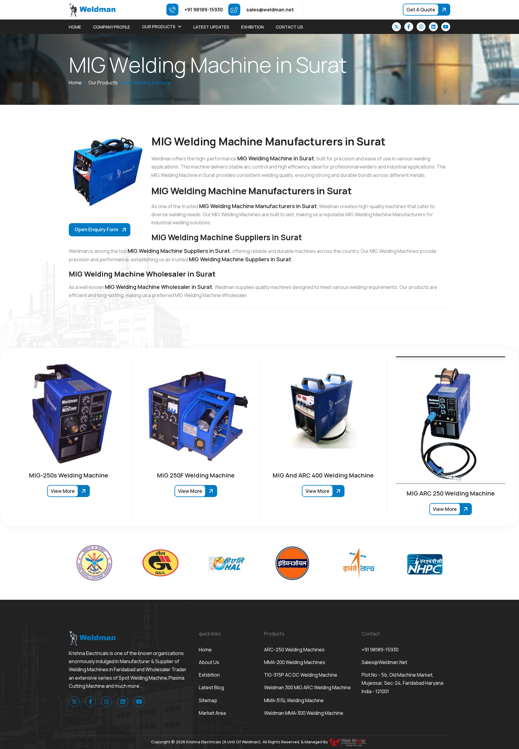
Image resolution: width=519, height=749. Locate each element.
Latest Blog (211, 687)
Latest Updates (211, 27)
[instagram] (421, 26)
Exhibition (252, 27)
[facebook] (408, 26)
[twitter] (396, 26)
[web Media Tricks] (348, 741)
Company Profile (111, 27)
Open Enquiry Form (96, 229)
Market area (212, 713)
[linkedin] (433, 26)
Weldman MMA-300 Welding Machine (303, 713)
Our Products (158, 26)
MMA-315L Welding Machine (294, 700)
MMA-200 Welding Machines (294, 662)
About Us (209, 662)
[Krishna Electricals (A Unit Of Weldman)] (92, 9)
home (75, 82)
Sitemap (208, 700)
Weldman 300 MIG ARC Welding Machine (307, 687)
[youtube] (445, 26)
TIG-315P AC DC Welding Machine (300, 675)
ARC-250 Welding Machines (294, 649)
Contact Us (289, 27)
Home (75, 27)
